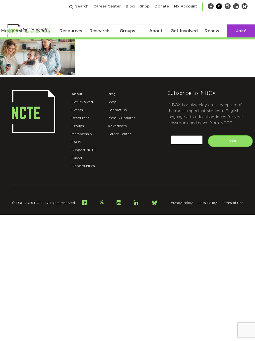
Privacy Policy (181, 203)
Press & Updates (121, 118)
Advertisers (117, 126)
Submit (230, 141)
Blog (130, 6)
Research (99, 31)
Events (77, 110)
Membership (81, 134)
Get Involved (184, 31)
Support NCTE (83, 150)
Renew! (212, 31)
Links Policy (207, 203)
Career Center (107, 6)
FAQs (76, 142)
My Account (185, 6)
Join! (241, 31)
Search (81, 6)
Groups (127, 31)
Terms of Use (232, 203)
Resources (70, 31)
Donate (162, 6)
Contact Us (117, 110)
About (156, 31)
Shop (145, 6)
